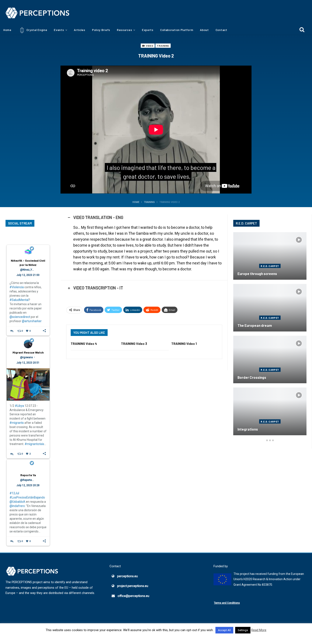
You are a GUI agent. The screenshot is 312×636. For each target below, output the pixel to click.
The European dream (255, 325)
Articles (79, 30)
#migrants (17, 422)
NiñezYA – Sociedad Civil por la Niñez (28, 263)
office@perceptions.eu (133, 596)
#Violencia (17, 287)
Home (7, 30)
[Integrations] (269, 411)
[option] (269, 335)
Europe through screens (257, 273)
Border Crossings (252, 377)
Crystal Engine (36, 30)
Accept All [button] (224, 630)
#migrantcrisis (34, 444)
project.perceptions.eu (132, 586)
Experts (147, 30)
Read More (258, 630)
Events (59, 30)
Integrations (248, 429)
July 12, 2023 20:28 (28, 485)
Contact (221, 30)
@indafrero (17, 506)
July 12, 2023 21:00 (28, 275)
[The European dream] (269, 307)
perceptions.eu (127, 576)
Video (149, 45)
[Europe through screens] (269, 256)
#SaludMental (19, 300)
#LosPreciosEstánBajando (27, 497)
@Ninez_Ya (27, 269)
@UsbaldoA (17, 501)
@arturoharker (32, 321)
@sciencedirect (20, 317)
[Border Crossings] (269, 359)
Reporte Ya (28, 475)
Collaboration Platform (176, 30)
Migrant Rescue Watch (28, 352)
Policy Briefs (101, 30)
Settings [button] (243, 630)
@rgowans (26, 357)
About (204, 30)
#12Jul (14, 493)
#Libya (19, 405)
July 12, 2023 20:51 (28, 362)
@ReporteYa (27, 480)
